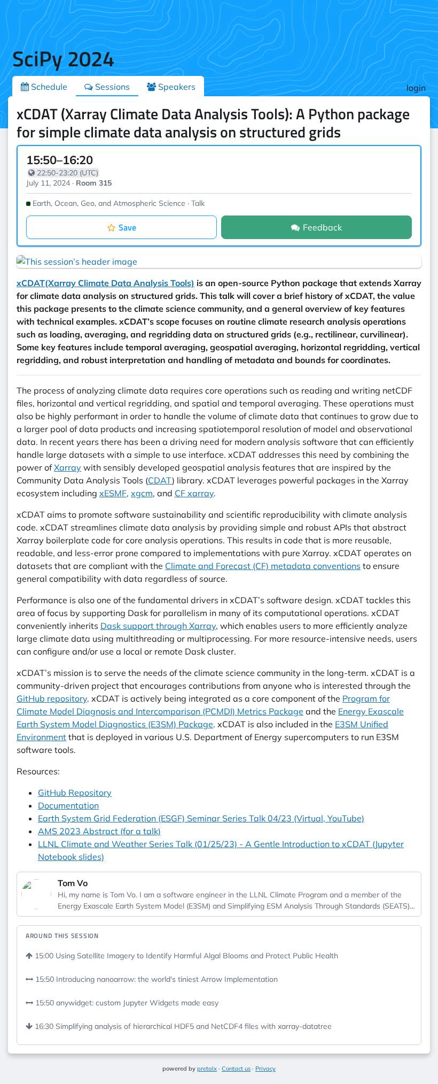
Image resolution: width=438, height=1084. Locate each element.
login (416, 87)
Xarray (67, 467)
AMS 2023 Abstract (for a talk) (99, 831)
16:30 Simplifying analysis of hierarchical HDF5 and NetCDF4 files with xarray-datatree (182, 1026)
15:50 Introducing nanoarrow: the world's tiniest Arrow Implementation (155, 979)
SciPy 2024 (63, 58)
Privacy (265, 1068)
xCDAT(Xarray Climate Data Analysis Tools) (105, 283)
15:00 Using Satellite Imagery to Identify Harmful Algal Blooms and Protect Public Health (185, 955)
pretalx (207, 1068)
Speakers (175, 86)
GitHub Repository (75, 792)
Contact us (236, 1068)
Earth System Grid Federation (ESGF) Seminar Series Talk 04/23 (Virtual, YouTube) (201, 818)
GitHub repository (52, 698)
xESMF (113, 493)
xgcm (142, 493)
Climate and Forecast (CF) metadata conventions (263, 565)
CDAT (160, 480)
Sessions (111, 86)
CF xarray (194, 493)
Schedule (48, 86)
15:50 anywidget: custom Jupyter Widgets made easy (125, 1003)
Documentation (68, 805)
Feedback (322, 227)
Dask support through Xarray (158, 625)
